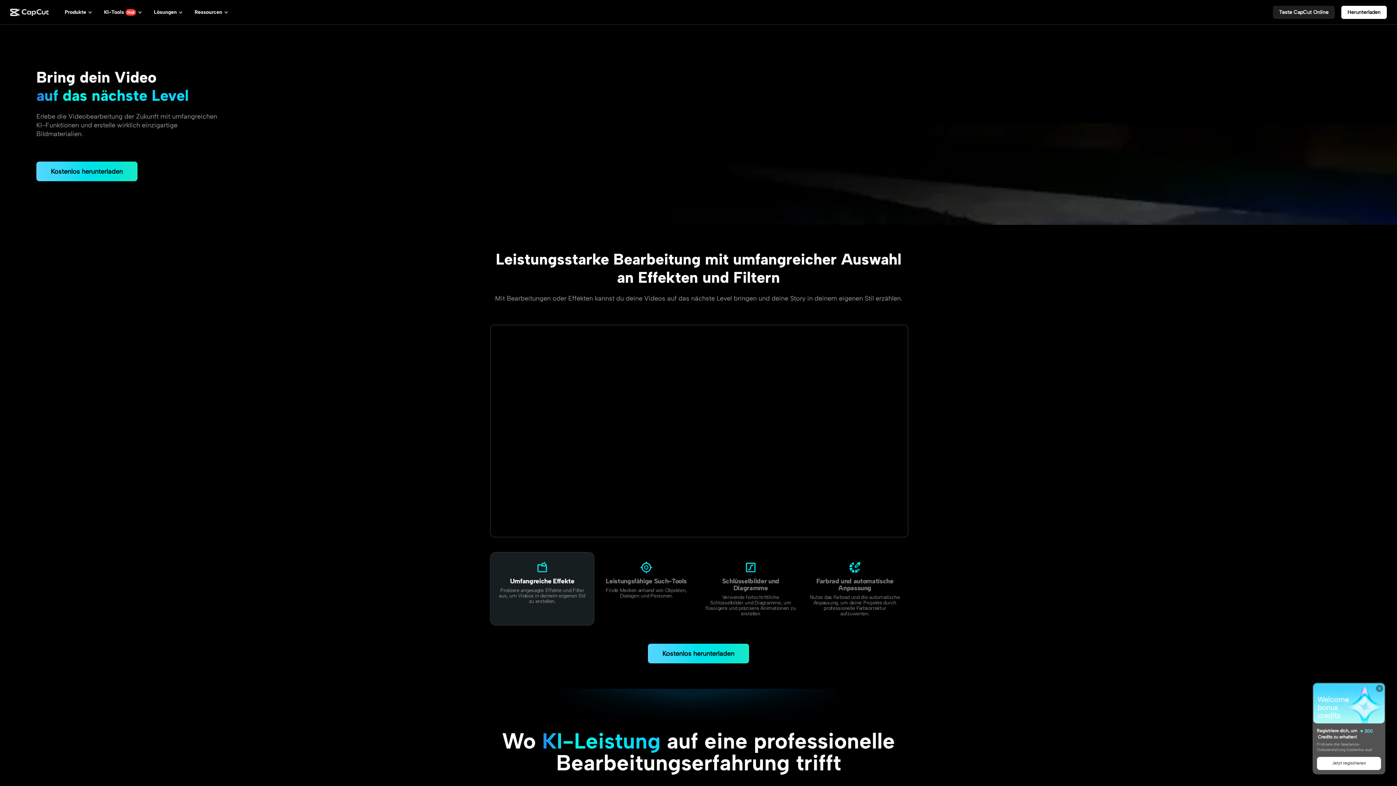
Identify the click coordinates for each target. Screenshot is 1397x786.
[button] (1304, 12)
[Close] (1379, 688)
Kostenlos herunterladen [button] (87, 171)
